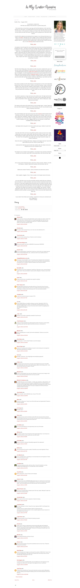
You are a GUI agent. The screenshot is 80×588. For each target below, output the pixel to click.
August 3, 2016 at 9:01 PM (22, 459)
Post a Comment (19, 576)
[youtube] (63, 44)
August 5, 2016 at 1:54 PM (22, 530)
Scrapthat (19, 294)
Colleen (18, 362)
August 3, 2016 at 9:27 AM (22, 297)
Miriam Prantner (20, 488)
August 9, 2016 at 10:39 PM (22, 564)
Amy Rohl (19, 471)
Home (25, 16)
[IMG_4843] (33, 66)
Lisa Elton (19, 463)
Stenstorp (30, 41)
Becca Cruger (20, 346)
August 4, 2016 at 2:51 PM (22, 500)
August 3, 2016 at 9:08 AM (22, 273)
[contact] (60, 45)
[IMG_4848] (33, 130)
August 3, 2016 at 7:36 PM (22, 443)
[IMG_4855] (33, 149)
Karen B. (19, 249)
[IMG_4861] (33, 172)
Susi (18, 354)
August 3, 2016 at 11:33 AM (22, 358)
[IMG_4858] (33, 155)
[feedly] (64, 44)
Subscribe (60, 56)
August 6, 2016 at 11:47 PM (22, 546)
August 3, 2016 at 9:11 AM (22, 280)
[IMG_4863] (33, 194)
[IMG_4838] (33, 60)
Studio (38, 16)
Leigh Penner (20, 516)
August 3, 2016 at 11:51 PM (22, 468)
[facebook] (57, 44)
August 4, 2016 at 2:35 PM (22, 493)
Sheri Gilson (19, 339)
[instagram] (55, 44)
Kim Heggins (19, 560)
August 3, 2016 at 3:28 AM (22, 224)
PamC (18, 277)
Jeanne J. (19, 479)
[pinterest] (59, 44)
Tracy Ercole (19, 235)
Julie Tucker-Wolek (21, 242)
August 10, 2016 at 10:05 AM (22, 574)
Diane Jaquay (20, 284)
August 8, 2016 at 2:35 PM (22, 556)
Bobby (18, 447)
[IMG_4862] (33, 177)
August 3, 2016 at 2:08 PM (22, 411)
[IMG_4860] (33, 166)
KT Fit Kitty (19, 440)
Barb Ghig (19, 550)
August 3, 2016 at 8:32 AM (22, 254)
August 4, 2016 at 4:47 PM (22, 512)
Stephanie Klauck (35, 74)
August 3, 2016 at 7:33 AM (22, 238)
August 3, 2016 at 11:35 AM (22, 367)
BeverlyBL (19, 267)
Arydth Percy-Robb (33, 71)
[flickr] (61, 44)
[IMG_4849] (33, 102)
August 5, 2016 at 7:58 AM (22, 519)
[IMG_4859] (33, 160)
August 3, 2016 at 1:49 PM (22, 404)
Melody (18, 432)
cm (17, 301)
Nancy (18, 415)
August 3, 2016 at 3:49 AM (22, 231)
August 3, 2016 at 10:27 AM (22, 326)
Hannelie (19, 228)
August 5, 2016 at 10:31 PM (22, 538)
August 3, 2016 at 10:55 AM (22, 335)
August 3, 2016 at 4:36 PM (22, 436)
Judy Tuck (19, 568)
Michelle (19, 534)
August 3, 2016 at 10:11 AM (22, 317)
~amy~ (18, 313)
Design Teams (31, 16)
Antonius (40, 113)
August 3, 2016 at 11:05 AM (22, 342)
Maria (18, 399)
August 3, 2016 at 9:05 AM (22, 264)
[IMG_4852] (33, 111)
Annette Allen (20, 497)
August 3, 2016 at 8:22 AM (22, 245)
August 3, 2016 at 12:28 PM (22, 388)
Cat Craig (19, 408)
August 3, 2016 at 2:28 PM (22, 421)
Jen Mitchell (19, 455)
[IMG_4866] (33, 44)
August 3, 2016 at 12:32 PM (22, 395)
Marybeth (19, 371)
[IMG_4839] (33, 81)
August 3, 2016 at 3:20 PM (22, 428)
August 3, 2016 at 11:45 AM (22, 376)
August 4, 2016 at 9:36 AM (22, 475)
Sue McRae (19, 424)
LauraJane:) (19, 504)
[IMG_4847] (33, 123)
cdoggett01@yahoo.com (22, 258)
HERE (21, 37)
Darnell (18, 523)
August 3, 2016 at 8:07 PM (22, 451)
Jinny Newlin (19, 392)
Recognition (44, 16)
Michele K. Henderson (21, 380)
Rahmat (18, 217)
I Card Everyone (20, 321)
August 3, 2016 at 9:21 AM (22, 290)
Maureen (19, 330)
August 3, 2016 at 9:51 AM (22, 309)
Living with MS (52, 16)
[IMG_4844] (33, 93)
